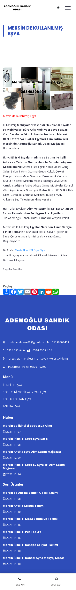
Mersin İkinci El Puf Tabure (22, 531)
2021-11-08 (13, 444)
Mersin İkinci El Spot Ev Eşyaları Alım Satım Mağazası (34, 466)
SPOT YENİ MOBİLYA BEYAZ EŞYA (25, 392)
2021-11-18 (13, 551)
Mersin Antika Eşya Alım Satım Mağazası (32, 451)
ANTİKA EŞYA (11, 406)
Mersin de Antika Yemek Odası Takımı (30, 492)
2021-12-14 (13, 474)
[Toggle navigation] (67, 7)
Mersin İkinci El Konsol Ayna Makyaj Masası (34, 557)
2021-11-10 (13, 512)
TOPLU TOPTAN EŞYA (17, 399)
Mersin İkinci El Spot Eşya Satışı (25, 438)
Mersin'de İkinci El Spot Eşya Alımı (27, 425)
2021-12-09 (13, 458)
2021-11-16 (13, 525)
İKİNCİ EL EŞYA (12, 385)
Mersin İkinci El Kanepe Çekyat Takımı (30, 544)
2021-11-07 (13, 431)
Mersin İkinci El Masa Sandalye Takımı (30, 518)
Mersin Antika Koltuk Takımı (23, 505)
